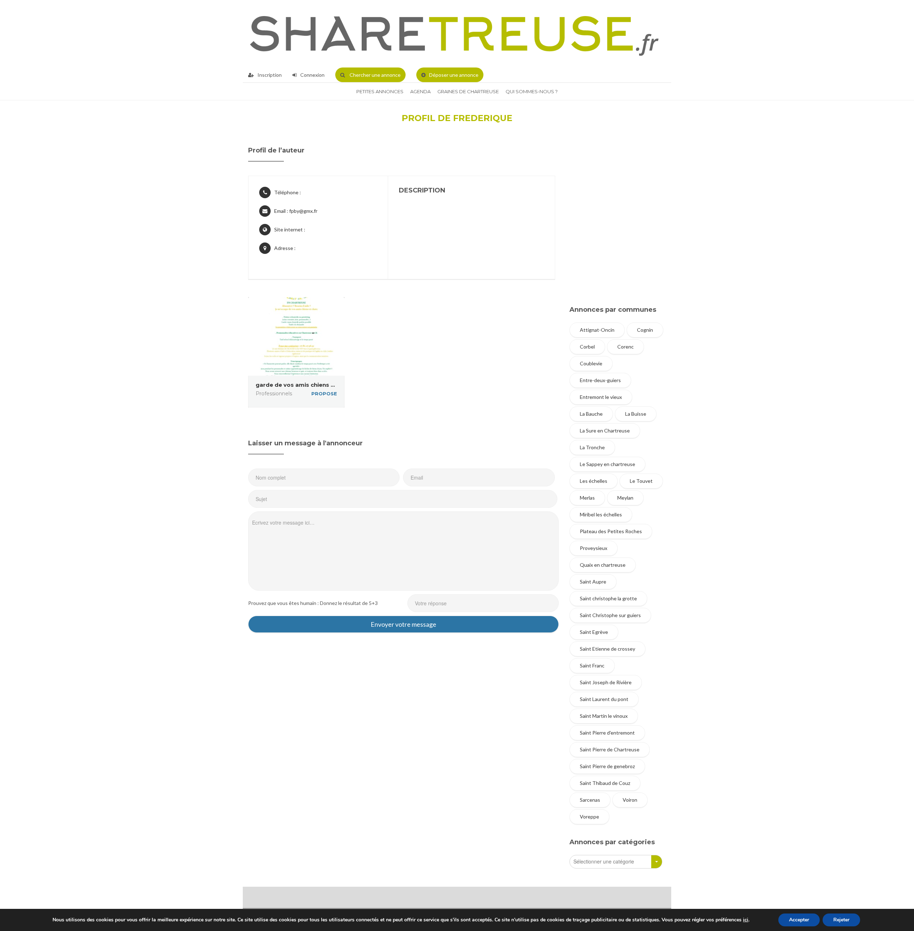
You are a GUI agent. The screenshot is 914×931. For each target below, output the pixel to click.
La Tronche (592, 447)
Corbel (587, 347)
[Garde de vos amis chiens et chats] (296, 336)
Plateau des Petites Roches (611, 531)
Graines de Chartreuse (468, 91)
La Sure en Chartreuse (605, 430)
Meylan (625, 498)
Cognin (645, 330)
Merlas (587, 498)
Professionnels (274, 393)
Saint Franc (592, 665)
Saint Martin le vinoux (604, 716)
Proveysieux (593, 548)
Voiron (630, 800)
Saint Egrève (594, 632)
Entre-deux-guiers (600, 380)
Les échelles (593, 481)
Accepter (799, 919)
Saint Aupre (593, 582)
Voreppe (589, 817)
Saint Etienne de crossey (607, 649)
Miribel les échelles (601, 514)
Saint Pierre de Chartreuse (609, 749)
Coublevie (591, 363)
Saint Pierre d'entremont (607, 733)
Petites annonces (379, 91)
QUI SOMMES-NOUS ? (532, 91)
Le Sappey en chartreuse (607, 464)
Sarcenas (590, 800)
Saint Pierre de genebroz (607, 766)
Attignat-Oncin (597, 330)
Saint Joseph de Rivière (606, 682)
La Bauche (591, 414)
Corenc (625, 347)
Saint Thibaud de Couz (605, 783)
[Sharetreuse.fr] (454, 33)
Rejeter (841, 919)
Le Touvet (641, 481)
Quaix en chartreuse (603, 565)
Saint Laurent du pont (604, 699)
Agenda (420, 91)
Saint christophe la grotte (608, 598)
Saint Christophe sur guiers (610, 615)
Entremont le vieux (601, 397)
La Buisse (635, 414)
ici (745, 920)
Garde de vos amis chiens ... (295, 384)
